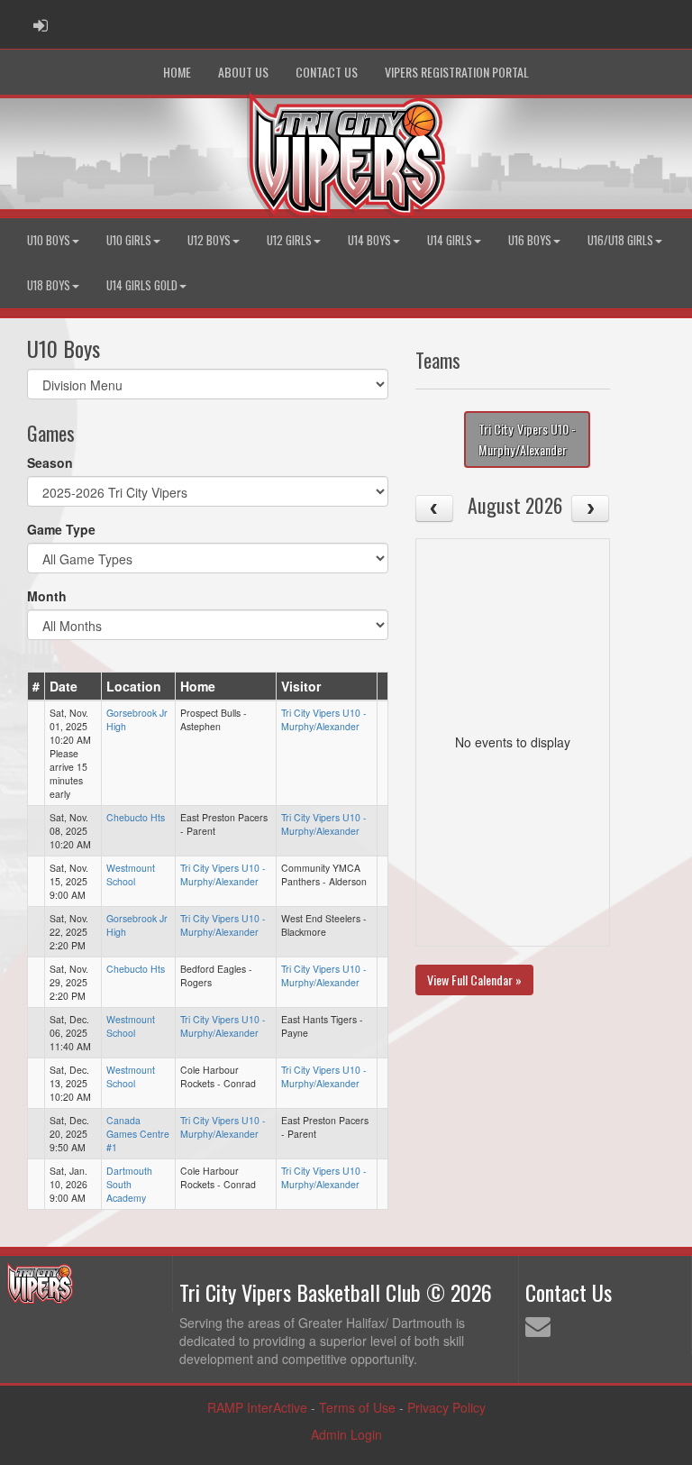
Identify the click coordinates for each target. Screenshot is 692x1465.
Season (50, 462)
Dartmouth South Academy (129, 1184)
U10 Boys (48, 240)
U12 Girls (289, 240)
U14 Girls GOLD (142, 285)
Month (47, 596)
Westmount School (130, 874)
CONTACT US (327, 71)
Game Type (61, 529)
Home (177, 71)
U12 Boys (209, 240)
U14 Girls (449, 240)
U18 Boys (48, 285)
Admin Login (346, 1434)
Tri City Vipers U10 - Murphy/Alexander (324, 719)
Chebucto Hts (135, 817)
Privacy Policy (446, 1407)
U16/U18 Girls (620, 240)
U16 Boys (529, 240)
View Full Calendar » (474, 979)
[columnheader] (36, 686)
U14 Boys (369, 240)
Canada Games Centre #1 (137, 1133)
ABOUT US (243, 71)
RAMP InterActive (257, 1407)
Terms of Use (357, 1407)
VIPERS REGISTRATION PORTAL (457, 71)
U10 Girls (128, 240)
